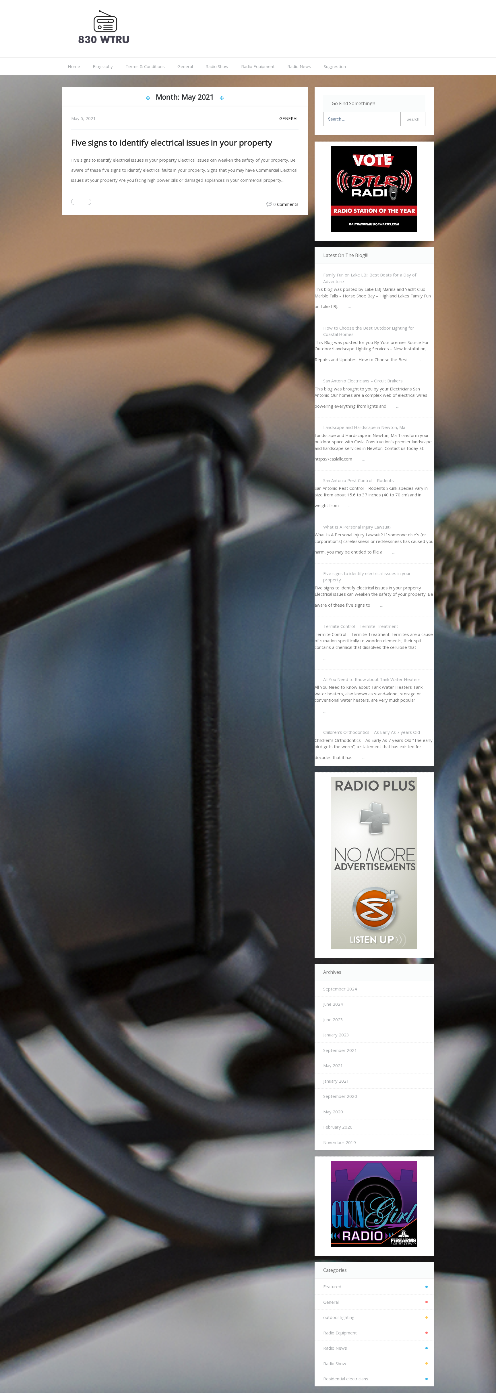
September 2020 (340, 1096)
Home (74, 66)
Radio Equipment (258, 66)
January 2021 (336, 1081)
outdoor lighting (338, 1317)
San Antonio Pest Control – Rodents (358, 480)
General (185, 66)
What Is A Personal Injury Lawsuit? (357, 527)
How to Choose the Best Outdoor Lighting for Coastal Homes (368, 331)
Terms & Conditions (145, 66)
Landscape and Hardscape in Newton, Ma (364, 427)
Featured (332, 1286)
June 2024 (333, 1004)
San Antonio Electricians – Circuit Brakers (363, 381)
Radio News (299, 66)
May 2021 (333, 1065)
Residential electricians (345, 1379)
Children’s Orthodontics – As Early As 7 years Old (371, 732)
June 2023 (333, 1019)
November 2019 (339, 1142)
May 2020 (333, 1112)
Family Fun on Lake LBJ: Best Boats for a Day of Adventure (369, 278)
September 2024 (340, 989)
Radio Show (217, 66)
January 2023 (336, 1035)
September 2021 (340, 1050)
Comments (288, 204)
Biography (103, 66)
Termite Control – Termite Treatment (360, 626)
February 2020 (337, 1127)
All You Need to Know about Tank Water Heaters (372, 679)
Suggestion (335, 66)
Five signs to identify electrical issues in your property (171, 142)
